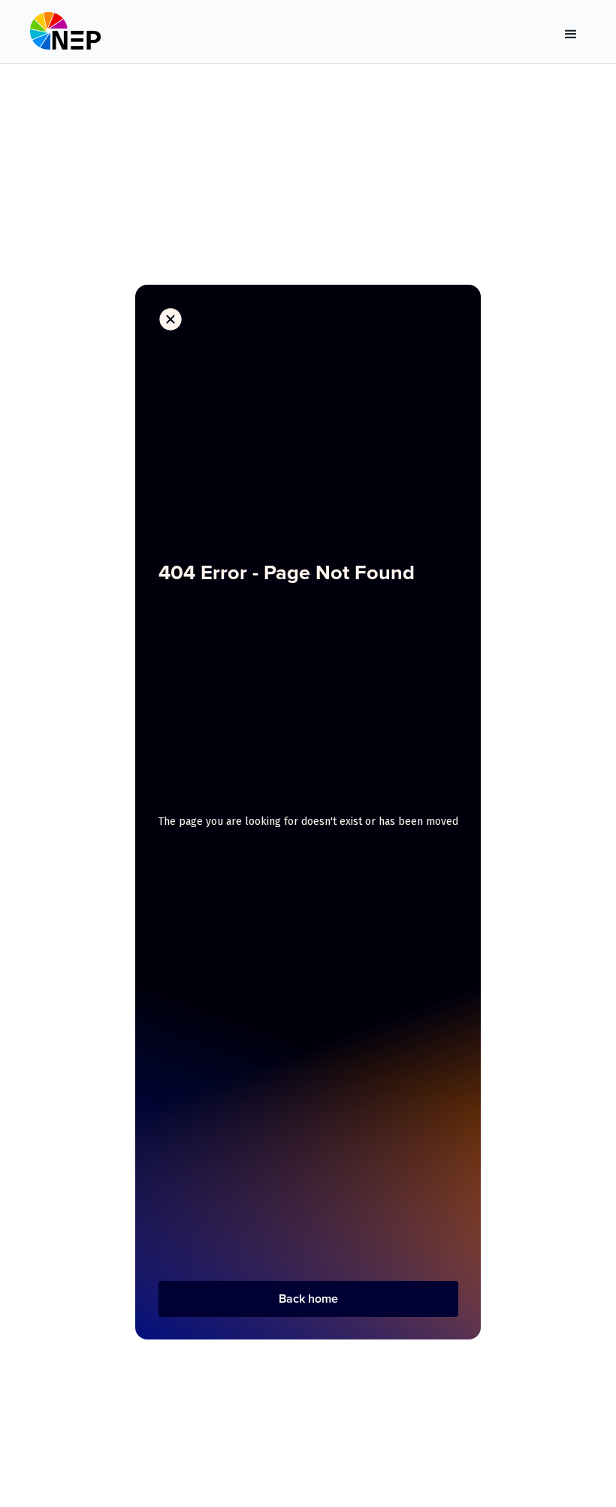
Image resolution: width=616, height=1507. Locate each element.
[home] (65, 34)
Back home (308, 1298)
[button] (571, 35)
